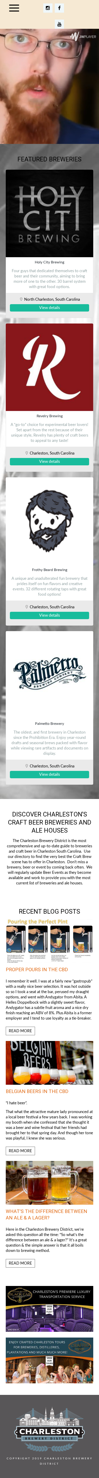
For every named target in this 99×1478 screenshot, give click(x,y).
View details (49, 308)
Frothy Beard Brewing (49, 570)
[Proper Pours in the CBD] (49, 977)
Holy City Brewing (49, 262)
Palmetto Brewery (49, 724)
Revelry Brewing (50, 416)
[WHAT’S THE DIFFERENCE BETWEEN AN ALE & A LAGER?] (49, 1214)
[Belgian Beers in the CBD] (49, 1098)
